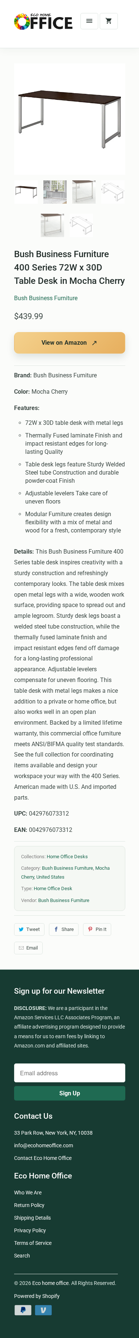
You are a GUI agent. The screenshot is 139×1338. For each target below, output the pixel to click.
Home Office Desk (53, 888)
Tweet (33, 929)
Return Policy (29, 1205)
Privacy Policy (30, 1230)
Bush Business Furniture (45, 298)
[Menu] (89, 21)
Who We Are (28, 1193)
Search (22, 1256)
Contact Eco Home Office (43, 1158)
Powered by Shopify (37, 1296)
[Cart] (109, 21)
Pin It (101, 929)
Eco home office (50, 1283)
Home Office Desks (67, 856)
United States (50, 877)
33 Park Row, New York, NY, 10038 (53, 1133)
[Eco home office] (43, 26)
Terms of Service (33, 1243)
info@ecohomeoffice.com (43, 1145)
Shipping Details (32, 1218)
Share (68, 929)
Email (32, 948)
